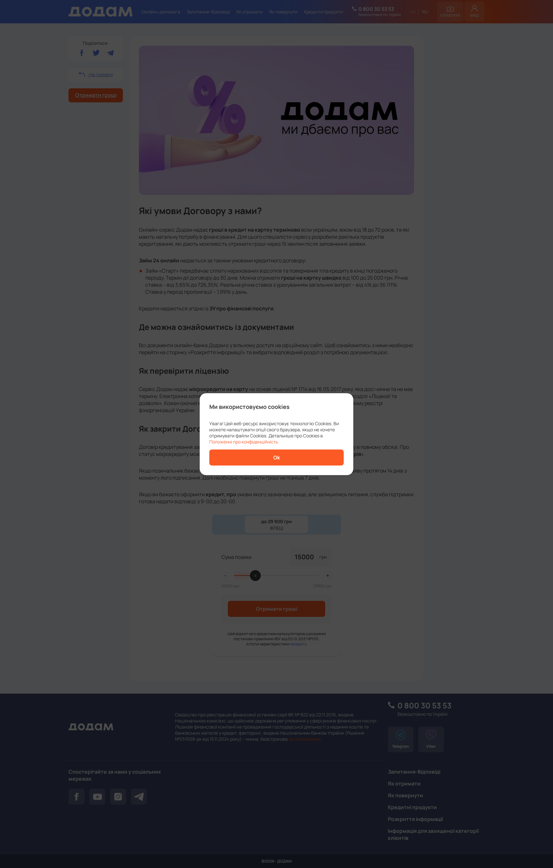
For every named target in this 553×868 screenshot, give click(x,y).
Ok (276, 457)
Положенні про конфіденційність (243, 442)
